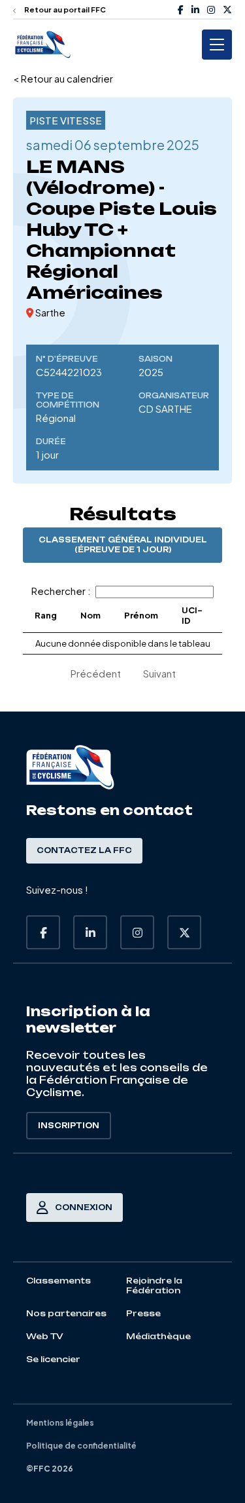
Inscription (68, 1125)
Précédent (96, 673)
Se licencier (53, 1359)
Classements (58, 1280)
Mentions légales (60, 1423)
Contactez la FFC (84, 850)
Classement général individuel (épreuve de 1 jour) (123, 544)
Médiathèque (158, 1336)
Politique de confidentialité (81, 1446)
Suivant (159, 673)
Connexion (83, 1207)
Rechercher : (61, 590)
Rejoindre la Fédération (154, 1285)
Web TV (44, 1336)
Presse (143, 1313)
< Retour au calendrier (63, 78)
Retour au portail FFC (64, 9)
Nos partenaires (66, 1313)
